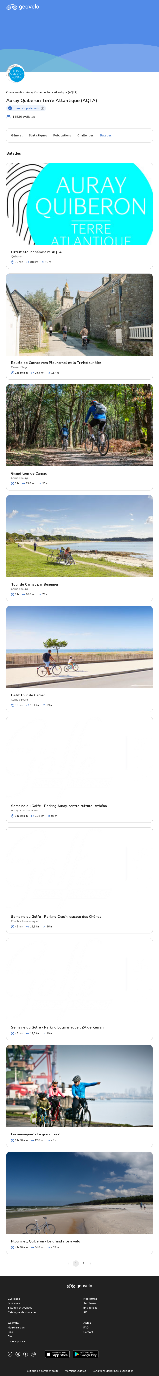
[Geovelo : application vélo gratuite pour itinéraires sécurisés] (22, 7)
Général (16, 135)
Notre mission (16, 1327)
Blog (10, 1336)
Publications (62, 135)
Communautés (15, 92)
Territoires (89, 1303)
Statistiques (38, 135)
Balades (106, 135)
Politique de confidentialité (42, 1371)
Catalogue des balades (22, 1312)
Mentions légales (75, 1371)
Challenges (85, 135)
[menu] (151, 7)
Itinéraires (14, 1303)
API (85, 1312)
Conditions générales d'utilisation (113, 1371)
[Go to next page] (90, 1263)
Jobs (10, 1332)
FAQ (86, 1327)
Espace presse (17, 1341)
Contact (88, 1332)
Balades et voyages (20, 1307)
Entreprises (90, 1307)
